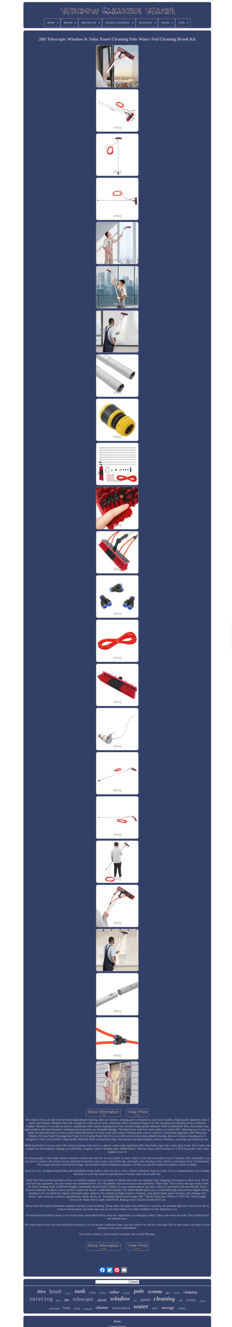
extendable (121, 1308)
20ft (135, 1300)
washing (54, 1308)
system (155, 1291)
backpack (88, 1309)
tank (80, 1291)
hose (66, 1308)
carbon (181, 1308)
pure (155, 1308)
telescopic (83, 1299)
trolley (191, 1300)
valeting (41, 1299)
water (141, 1306)
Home (117, 1321)
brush (55, 1291)
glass (168, 1293)
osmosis (68, 1293)
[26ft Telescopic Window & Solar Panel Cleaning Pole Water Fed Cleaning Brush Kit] (117, 67)
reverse (202, 1301)
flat (67, 1300)
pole (139, 1291)
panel (145, 1299)
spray (103, 1292)
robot (177, 1292)
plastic (102, 1300)
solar (114, 1291)
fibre (58, 1300)
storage (167, 1307)
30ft (181, 1300)
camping (190, 1292)
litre (41, 1291)
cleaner (102, 1307)
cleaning (164, 1298)
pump (77, 1308)
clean (92, 1292)
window (120, 1298)
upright (126, 1293)
